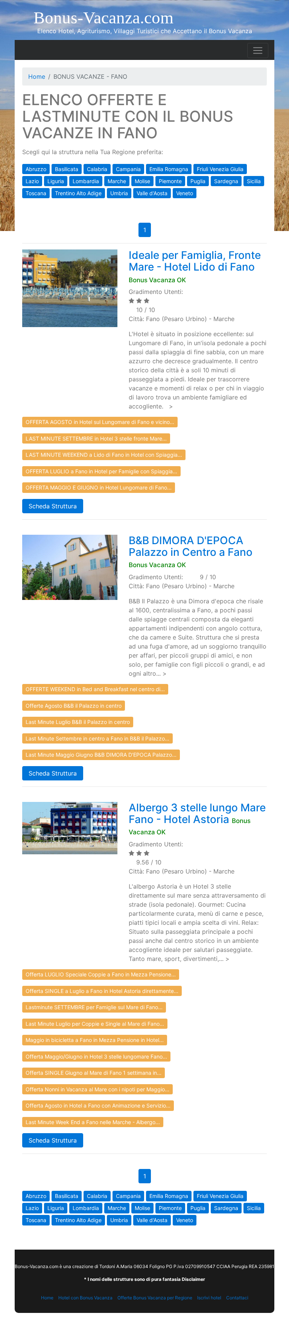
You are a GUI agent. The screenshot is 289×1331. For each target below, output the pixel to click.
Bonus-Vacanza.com (103, 17)
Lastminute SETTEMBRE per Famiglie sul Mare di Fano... (94, 1007)
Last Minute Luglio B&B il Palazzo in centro (78, 722)
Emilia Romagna (168, 169)
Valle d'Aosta (152, 193)
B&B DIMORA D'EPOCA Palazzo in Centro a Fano (190, 546)
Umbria (119, 193)
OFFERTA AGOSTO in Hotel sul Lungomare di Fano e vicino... (100, 422)
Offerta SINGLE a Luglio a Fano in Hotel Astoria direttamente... (102, 991)
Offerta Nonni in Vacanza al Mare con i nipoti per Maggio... (97, 1089)
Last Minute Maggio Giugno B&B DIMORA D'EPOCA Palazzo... (101, 754)
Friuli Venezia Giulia (220, 169)
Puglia (197, 181)
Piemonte (170, 181)
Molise (142, 181)
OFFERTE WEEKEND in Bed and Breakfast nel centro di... (95, 689)
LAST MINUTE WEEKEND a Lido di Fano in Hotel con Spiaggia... (104, 454)
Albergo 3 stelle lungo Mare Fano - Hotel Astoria (197, 813)
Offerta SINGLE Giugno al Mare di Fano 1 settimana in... (93, 1072)
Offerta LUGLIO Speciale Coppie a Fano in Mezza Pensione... (101, 974)
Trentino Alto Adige (78, 193)
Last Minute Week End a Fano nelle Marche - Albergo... (93, 1122)
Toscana (36, 193)
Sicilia (254, 181)
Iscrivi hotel (209, 1297)
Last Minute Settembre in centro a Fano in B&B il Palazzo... (97, 738)
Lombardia (86, 181)
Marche (117, 181)
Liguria (55, 181)
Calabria (97, 169)
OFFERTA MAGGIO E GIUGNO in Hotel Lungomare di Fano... (99, 487)
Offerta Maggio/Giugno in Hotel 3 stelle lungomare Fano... (96, 1056)
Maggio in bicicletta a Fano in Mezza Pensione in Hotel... (95, 1040)
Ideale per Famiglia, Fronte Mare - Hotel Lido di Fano (195, 261)
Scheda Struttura (53, 506)
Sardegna (226, 181)
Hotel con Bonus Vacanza (85, 1297)
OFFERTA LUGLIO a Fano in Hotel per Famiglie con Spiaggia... (101, 471)
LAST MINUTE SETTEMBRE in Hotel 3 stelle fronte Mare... (96, 438)
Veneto (184, 193)
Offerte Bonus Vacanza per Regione (154, 1297)
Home (36, 76)
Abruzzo (36, 169)
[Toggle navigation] (257, 50)
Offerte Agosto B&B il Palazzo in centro (74, 705)
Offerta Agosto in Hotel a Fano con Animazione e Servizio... (98, 1105)
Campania (128, 169)
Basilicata (66, 169)
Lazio (32, 181)
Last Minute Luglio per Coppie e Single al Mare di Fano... (95, 1023)
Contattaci (237, 1297)
